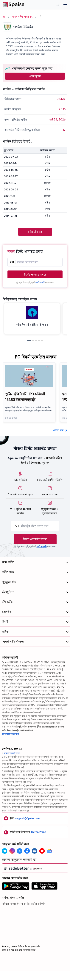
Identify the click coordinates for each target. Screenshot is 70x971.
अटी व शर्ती (40, 282)
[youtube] (42, 851)
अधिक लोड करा (35, 231)
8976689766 (38, 832)
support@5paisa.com (27, 818)
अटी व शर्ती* (42, 546)
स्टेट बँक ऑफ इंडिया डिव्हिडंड (32, 324)
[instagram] (12, 851)
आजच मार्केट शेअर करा (22, 16)
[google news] (49, 851)
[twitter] (19, 851)
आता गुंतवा (35, 76)
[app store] (44, 887)
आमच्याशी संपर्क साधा (10, 734)
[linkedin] (34, 851)
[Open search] (57, 4)
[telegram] (4, 851)
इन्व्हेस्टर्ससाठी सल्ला (12, 753)
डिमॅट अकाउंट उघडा (35, 274)
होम (4, 16)
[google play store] (15, 887)
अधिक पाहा (58, 430)
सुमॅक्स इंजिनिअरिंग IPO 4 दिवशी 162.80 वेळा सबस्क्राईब (25, 397)
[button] (40, 16)
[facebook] (27, 851)
